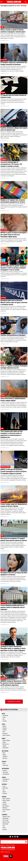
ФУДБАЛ (3, 678)
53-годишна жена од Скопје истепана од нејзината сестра (13, 96)
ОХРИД (3, 570)
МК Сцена (5, 758)
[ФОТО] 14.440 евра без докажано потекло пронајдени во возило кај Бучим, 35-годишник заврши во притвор (14, 471)
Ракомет (4, 730)
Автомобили (5, 768)
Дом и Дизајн (6, 806)
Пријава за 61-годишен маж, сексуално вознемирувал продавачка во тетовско (13, 201)
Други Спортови (6, 735)
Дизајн (4, 742)
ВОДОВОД (3, 602)
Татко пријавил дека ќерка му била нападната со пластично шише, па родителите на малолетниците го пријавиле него (12, 434)
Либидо (4, 802)
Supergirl (5, 829)
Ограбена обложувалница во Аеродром (13, 335)
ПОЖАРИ (3, 501)
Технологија (5, 765)
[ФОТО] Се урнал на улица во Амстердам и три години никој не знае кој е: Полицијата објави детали (14, 235)
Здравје (4, 746)
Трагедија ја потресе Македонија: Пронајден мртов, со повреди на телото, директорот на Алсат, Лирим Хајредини (13, 648)
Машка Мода (5, 818)
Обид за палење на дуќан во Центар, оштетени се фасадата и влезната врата (13, 31)
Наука (4, 763)
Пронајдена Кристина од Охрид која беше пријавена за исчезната (14, 574)
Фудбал (4, 726)
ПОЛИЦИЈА (3, 159)
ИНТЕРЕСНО (4, 263)
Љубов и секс (6, 744)
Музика (4, 754)
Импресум (3, 845)
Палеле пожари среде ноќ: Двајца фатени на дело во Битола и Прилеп (14, 505)
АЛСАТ (2, 643)
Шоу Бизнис (5, 788)
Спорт (3, 724)
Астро (4, 811)
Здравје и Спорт (6, 816)
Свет (4, 719)
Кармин (4, 797)
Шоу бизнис (5, 751)
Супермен (4, 814)
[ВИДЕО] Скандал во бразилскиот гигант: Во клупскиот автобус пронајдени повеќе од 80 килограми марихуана (13, 683)
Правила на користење (5, 852)
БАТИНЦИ (3, 298)
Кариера (5, 804)
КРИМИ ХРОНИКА (5, 467)
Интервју (4, 784)
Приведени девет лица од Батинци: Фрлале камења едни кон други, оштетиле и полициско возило (14, 302)
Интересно (5, 781)
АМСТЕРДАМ (4, 230)
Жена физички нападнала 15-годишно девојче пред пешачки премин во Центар (14, 539)
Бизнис (4, 791)
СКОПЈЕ (3, 92)
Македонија (5, 715)
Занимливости (6, 774)
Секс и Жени (5, 820)
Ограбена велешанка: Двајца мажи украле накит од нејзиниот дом (14, 129)
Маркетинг (8, 845)
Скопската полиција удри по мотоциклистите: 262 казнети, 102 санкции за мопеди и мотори (11, 164)
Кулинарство (5, 748)
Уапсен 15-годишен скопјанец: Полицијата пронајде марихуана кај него (14, 367)
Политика (5, 793)
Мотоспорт (5, 733)
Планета (4, 761)
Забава (4, 777)
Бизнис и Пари (6, 822)
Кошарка (5, 728)
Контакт (13, 845)
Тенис (4, 731)
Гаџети (4, 827)
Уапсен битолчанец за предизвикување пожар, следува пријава (13, 399)
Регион (4, 717)
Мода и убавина (6, 740)
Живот (4, 738)
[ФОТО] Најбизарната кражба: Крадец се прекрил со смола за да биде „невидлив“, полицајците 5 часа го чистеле (13, 268)
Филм (4, 753)
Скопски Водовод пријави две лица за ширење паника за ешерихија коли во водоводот (13, 607)
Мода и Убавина (6, 798)
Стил (4, 790)
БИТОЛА (3, 396)
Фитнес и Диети (6, 800)
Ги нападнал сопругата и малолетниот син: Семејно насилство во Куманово (14, 63)
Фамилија (5, 808)
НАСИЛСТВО (4, 60)
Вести (3, 713)
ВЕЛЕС (2, 125)
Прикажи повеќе (14, 701)
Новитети (5, 770)
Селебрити (5, 756)
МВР (2, 27)
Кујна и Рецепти (6, 809)
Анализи (4, 721)
